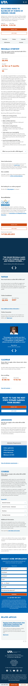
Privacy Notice (20, 607)
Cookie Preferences (14, 661)
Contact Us (14, 665)
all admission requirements (10, 463)
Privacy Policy (14, 660)
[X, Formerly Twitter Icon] (10, 671)
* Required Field (14, 565)
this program (10, 189)
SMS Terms (25, 607)
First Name (4, 572)
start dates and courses (14, 530)
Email (3, 579)
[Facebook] (7, 671)
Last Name (4, 576)
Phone (7, 583)
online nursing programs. (16, 176)
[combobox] (14, 568)
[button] (24, 2)
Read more (9, 318)
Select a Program (5, 568)
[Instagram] (21, 671)
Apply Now (14, 33)
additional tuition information (10, 308)
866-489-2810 (9, 234)
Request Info (14, 29)
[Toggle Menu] (26, 2)
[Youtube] (14, 671)
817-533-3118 (10, 657)
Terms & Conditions (14, 662)
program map (17, 165)
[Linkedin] (17, 671)
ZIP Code (4, 586)
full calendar (6, 388)
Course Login (14, 664)
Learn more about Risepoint (14, 608)
